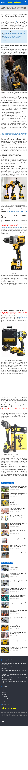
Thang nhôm (5, 701)
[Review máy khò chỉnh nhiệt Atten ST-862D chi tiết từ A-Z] (5, 583)
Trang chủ (3, 7)
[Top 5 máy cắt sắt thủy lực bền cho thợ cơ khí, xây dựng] (5, 634)
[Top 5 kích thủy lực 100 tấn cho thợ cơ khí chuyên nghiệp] (5, 642)
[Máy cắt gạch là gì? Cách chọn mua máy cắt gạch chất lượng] (5, 547)
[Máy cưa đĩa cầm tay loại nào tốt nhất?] (5, 533)
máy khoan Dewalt (5, 51)
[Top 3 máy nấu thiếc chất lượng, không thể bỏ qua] (5, 568)
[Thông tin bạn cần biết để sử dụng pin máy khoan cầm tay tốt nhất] (5, 525)
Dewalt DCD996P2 (22, 317)
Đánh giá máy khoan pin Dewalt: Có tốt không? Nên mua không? (14, 135)
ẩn (25, 32)
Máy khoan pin (23, 7)
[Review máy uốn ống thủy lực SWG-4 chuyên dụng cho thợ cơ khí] (5, 649)
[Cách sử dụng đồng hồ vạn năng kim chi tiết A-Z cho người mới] (5, 540)
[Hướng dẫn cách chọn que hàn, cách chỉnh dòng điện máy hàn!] (5, 496)
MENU (3, 2)
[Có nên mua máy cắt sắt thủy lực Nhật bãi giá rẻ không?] (5, 612)
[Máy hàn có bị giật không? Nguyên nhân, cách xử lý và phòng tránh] (5, 518)
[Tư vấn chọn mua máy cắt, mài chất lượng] (5, 555)
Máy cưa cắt (5, 698)
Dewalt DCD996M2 (5, 227)
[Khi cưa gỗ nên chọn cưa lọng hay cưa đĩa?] (5, 503)
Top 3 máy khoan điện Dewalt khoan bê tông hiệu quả (14, 133)
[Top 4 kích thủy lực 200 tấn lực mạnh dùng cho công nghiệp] (5, 627)
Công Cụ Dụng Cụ (9, 7)
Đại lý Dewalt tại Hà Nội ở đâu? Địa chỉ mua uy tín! (14, 212)
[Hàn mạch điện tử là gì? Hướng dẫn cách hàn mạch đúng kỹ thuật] (5, 598)
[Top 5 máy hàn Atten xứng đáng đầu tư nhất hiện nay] (5, 605)
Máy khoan (17, 7)
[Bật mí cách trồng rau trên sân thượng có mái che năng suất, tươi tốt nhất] (5, 488)
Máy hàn (4, 692)
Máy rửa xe (4, 696)
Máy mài (4, 690)
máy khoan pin (17, 227)
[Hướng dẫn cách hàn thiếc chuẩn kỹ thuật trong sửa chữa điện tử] (5, 590)
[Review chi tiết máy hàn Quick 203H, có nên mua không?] (5, 575)
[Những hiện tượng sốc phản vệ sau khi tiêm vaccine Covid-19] (5, 510)
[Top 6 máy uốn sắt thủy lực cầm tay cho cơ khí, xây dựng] (5, 620)
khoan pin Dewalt (17, 21)
